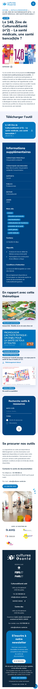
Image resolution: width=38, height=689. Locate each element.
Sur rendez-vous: (19, 623)
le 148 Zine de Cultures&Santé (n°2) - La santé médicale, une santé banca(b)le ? (16, 130)
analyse (10, 213)
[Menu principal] (33, 3)
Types (8, 416)
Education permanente (11, 323)
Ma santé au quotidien (10, 391)
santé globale (13, 229)
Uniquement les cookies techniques (19, 681)
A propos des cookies (18, 684)
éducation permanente (16, 216)
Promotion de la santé (11, 351)
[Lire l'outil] (19, 310)
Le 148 (6, 18)
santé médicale (13, 233)
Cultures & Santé (19, 557)
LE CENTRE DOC (10, 486)
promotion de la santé (15, 226)
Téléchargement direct (13, 362)
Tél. (19, 594)
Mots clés (10, 408)
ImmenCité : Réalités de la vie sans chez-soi (17, 326)
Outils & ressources (19, 10)
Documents (13, 423)
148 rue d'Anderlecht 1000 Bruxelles (19, 589)
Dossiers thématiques (11, 355)
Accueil (5, 10)
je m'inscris (19, 661)
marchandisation (14, 219)
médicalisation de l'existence (18, 223)
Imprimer (6, 67)
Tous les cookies (19, 678)
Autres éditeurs (9, 388)
